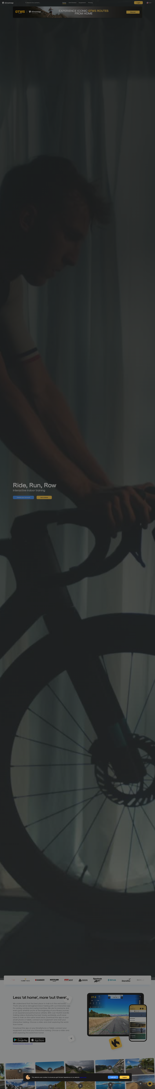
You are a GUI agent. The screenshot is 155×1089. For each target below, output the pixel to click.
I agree (124, 1077)
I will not (113, 1077)
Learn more (83, 1077)
